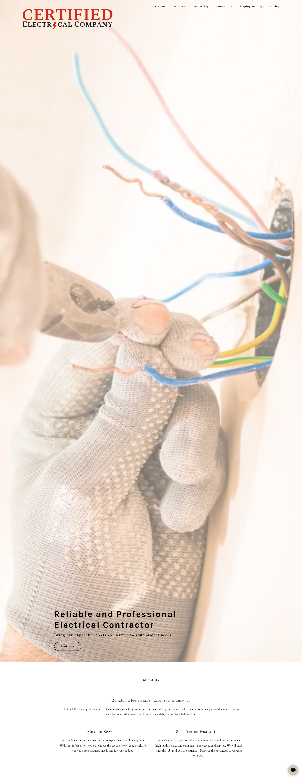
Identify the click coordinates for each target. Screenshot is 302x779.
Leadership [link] (201, 6)
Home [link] (162, 6)
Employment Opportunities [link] (259, 6)
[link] (67, 5)
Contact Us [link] (224, 6)
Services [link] (179, 6)
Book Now (68, 646)
